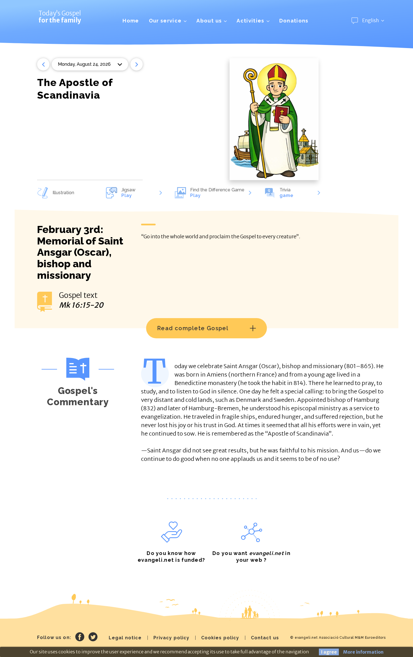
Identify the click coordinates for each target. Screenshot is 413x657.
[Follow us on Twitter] (92, 637)
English (370, 20)
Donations (293, 21)
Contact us (265, 638)
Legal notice (125, 638)
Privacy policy (171, 638)
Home (130, 21)
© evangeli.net (304, 638)
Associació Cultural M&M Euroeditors (352, 638)
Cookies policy (220, 638)
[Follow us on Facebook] (79, 637)
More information (363, 652)
